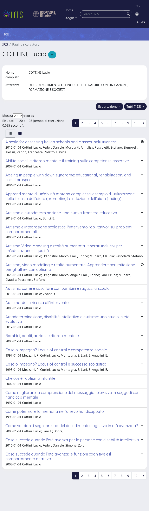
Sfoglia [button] (69, 18)
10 (135, 123)
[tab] (10, 133)
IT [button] (136, 6)
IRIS (5, 44)
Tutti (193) (134, 106)
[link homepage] (14, 14)
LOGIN (140, 22)
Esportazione (108, 106)
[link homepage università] (44, 14)
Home (68, 10)
